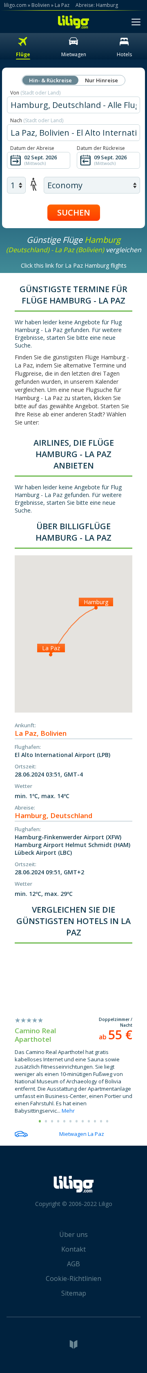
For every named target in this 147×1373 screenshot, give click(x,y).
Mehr (68, 1110)
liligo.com (15, 5)
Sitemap (73, 1293)
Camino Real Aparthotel (35, 1035)
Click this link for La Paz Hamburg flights (74, 265)
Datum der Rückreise (101, 148)
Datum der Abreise (32, 148)
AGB (73, 1263)
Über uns (73, 1234)
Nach (36, 120)
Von (35, 92)
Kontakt (73, 1249)
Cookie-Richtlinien (73, 1278)
